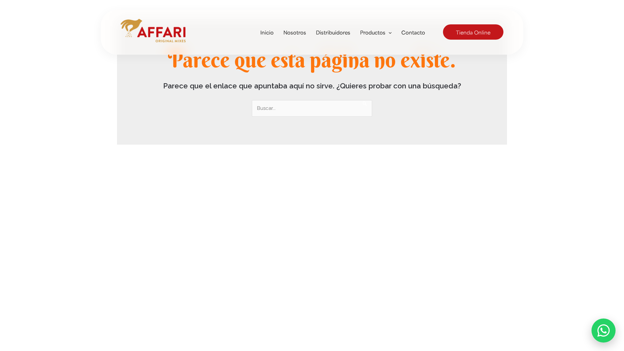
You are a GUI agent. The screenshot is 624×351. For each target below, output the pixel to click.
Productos (372, 32)
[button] (388, 32)
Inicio (267, 32)
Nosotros (294, 32)
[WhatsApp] (604, 330)
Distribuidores (333, 32)
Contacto (413, 32)
